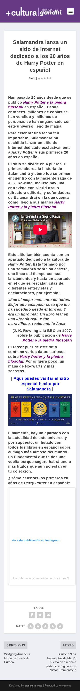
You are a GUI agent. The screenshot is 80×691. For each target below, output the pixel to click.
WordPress (65, 685)
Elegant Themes (33, 685)
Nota (32, 78)
